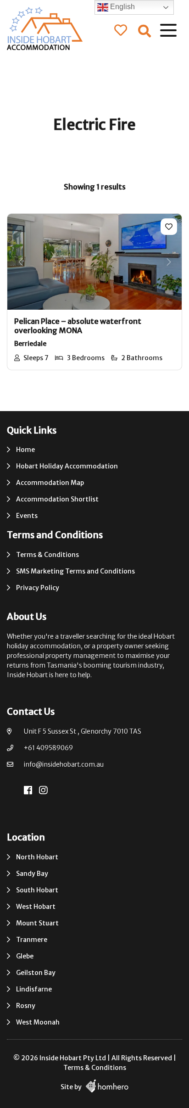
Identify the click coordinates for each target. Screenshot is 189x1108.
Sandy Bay (32, 873)
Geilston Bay (36, 973)
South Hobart (37, 890)
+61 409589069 (48, 748)
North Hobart (37, 857)
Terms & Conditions (47, 555)
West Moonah (38, 1022)
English (121, 7)
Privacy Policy (37, 588)
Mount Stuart (37, 923)
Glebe (24, 956)
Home (25, 449)
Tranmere (31, 939)
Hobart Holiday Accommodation (67, 466)
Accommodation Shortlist (57, 499)
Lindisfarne (34, 989)
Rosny (25, 1006)
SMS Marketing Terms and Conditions (75, 571)
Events (27, 516)
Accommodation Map (50, 483)
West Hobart (36, 906)
